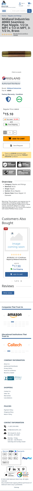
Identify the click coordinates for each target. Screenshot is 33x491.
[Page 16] (8, 324)
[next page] (21, 281)
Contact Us (7, 391)
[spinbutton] (10, 132)
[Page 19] (19, 324)
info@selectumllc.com (14, 430)
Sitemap (16, 487)
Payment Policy (8, 410)
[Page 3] (12, 321)
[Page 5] (19, 321)
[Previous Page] (4, 315)
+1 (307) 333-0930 (13, 426)
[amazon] (14, 315)
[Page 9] (8, 323)
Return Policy (8, 414)
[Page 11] (16, 323)
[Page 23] (12, 326)
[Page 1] (5, 321)
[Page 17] (12, 324)
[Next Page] (28, 315)
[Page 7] (27, 321)
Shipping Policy (8, 412)
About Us (7, 364)
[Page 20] (23, 324)
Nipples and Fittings (14, 16)
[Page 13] (23, 323)
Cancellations (8, 398)
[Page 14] (27, 323)
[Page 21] (27, 324)
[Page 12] (19, 323)
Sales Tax (7, 393)
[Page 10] (12, 323)
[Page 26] (23, 326)
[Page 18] (16, 324)
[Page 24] (16, 326)
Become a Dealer (9, 373)
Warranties (7, 396)
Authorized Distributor (11, 366)
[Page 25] (19, 326)
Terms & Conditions (10, 370)
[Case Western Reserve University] (15, 345)
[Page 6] (23, 321)
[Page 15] (5, 324)
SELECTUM (4, 6)
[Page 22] (8, 326)
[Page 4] (16, 321)
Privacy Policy (8, 368)
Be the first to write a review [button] (20, 34)
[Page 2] (8, 321)
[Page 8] (5, 323)
